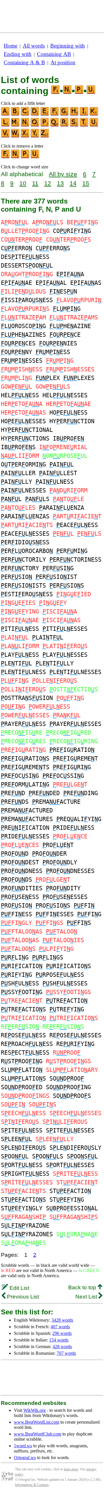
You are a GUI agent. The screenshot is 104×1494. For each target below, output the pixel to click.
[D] (35, 114)
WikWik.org (34, 1410)
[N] (25, 125)
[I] (84, 114)
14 (73, 183)
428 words (62, 1346)
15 (85, 183)
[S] (74, 125)
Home (10, 46)
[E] (45, 114)
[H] (74, 114)
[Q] (55, 125)
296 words (62, 1333)
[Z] (45, 136)
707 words (66, 1353)
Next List (87, 1297)
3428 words (62, 1320)
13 (60, 183)
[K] (94, 114)
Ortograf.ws (25, 1457)
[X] (25, 136)
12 (47, 183)
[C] (25, 114)
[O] (35, 125)
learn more (71, 1469)
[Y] (35, 136)
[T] (84, 125)
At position (63, 62)
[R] (65, 125)
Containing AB (54, 54)
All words (34, 46)
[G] (65, 114)
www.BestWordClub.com (37, 1433)
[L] (6, 125)
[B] (16, 114)
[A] (6, 114)
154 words (58, 1339)
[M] (16, 125)
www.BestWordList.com (36, 1422)
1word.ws (23, 1445)
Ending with (17, 54)
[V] (6, 136)
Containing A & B (24, 62)
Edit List (18, 1288)
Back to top (83, 1287)
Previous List (22, 1297)
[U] (94, 125)
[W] (16, 136)
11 (35, 183)
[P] (45, 125)
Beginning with (67, 46)
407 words (60, 1326)
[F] (55, 114)
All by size (63, 174)
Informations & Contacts (32, 1485)
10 (22, 183)
